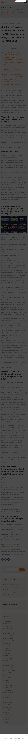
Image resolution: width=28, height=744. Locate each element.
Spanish (18, 0)
